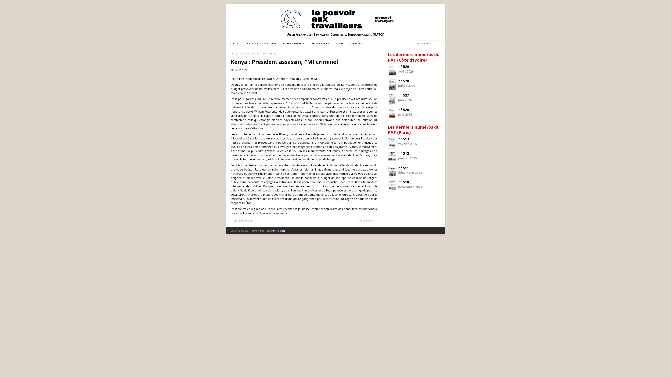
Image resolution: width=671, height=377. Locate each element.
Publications (292, 43)
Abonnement (320, 43)
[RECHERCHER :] (429, 43)
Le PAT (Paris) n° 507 (266, 53)
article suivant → (368, 220)
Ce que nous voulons (261, 43)
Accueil (235, 43)
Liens (339, 43)
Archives (246, 53)
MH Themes (279, 230)
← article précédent (242, 220)
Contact (356, 43)
